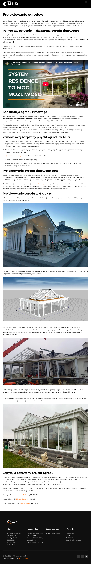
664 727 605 (11, 545)
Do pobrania (70, 538)
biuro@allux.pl (12, 538)
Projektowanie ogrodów (35, 533)
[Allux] (10, 6)
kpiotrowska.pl (24, 558)
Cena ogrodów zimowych (36, 538)
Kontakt (68, 535)
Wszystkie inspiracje (53, 533)
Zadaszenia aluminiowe (35, 542)
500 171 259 (11, 542)
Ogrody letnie (31, 540)
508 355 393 (11, 540)
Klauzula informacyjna (73, 540)
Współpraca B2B (32, 535)
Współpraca (70, 533)
